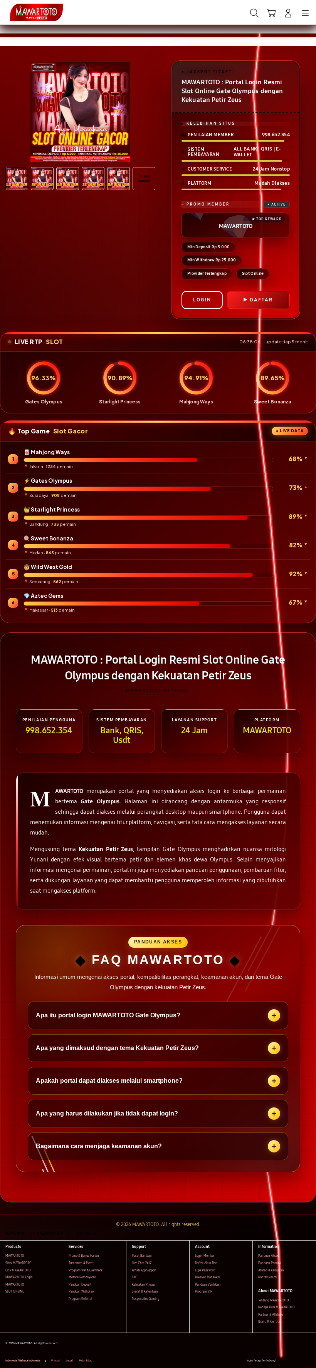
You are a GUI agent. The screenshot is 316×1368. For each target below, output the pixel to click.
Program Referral (80, 1299)
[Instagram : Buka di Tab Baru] (300, 1361)
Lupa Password (205, 1270)
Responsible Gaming (146, 1299)
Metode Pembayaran (82, 1277)
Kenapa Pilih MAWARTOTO (276, 1307)
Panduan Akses (268, 1256)
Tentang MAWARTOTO (273, 1300)
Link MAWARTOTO (18, 1270)
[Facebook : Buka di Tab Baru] (282, 1361)
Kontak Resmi (267, 1277)
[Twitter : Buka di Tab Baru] (291, 1361)
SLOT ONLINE (14, 1291)
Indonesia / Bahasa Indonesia (22, 1360)
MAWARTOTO (14, 1256)
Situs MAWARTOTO (18, 1263)
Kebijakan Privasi (143, 1284)
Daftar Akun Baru (206, 1263)
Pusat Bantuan (142, 1256)
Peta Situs (85, 1360)
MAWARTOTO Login (19, 1277)
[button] (271, 13)
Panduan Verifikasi (207, 1284)
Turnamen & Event (81, 1263)
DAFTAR (261, 300)
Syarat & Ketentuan (145, 1291)
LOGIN (202, 300)
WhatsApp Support (144, 1270)
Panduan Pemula (269, 1263)
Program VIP (203, 1291)
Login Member (205, 1256)
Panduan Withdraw (81, 1291)
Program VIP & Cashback (86, 1270)
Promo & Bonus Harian (84, 1256)
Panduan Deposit (80, 1284)
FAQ (135, 1277)
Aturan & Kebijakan (271, 1270)
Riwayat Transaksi (207, 1277)
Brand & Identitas (270, 1321)
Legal (69, 1360)
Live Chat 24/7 (141, 1263)
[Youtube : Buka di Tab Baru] (308, 1361)
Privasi (55, 1360)
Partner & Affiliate (270, 1314)
